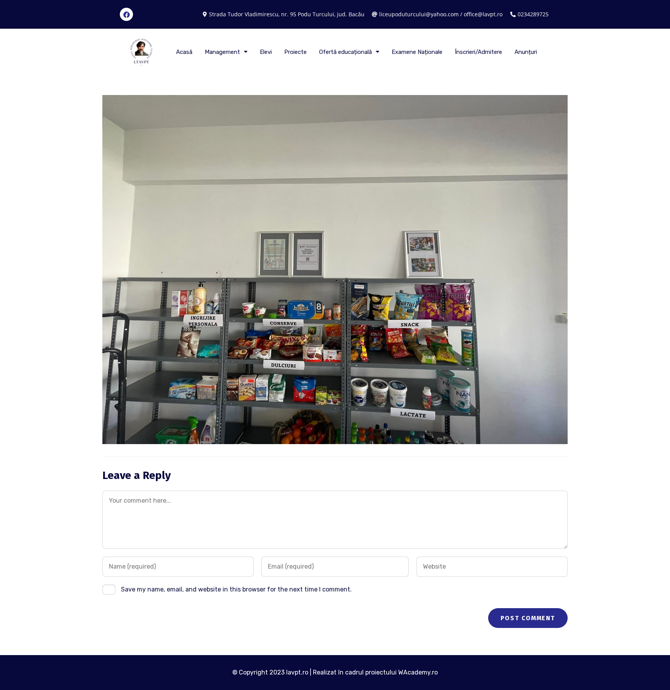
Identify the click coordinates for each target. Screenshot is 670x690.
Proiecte (295, 51)
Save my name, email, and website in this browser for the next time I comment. (236, 589)
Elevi (266, 51)
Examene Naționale (417, 51)
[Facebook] (126, 14)
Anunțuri (526, 51)
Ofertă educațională (345, 51)
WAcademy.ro (418, 672)
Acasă (184, 51)
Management (222, 51)
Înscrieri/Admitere (478, 51)
